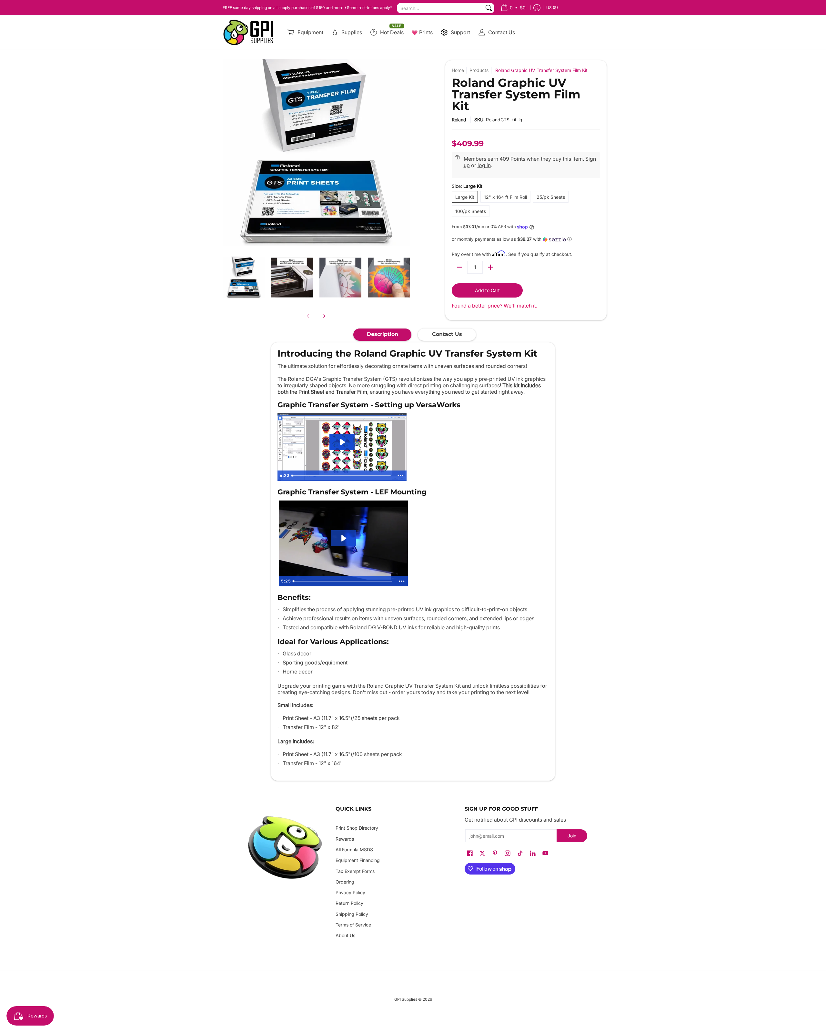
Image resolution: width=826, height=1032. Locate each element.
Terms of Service (353, 924)
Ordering (345, 882)
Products (479, 70)
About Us (345, 935)
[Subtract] (459, 267)
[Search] (489, 8)
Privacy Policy (350, 892)
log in (484, 165)
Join (572, 835)
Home (458, 70)
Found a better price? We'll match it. (494, 305)
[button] (526, 239)
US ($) (552, 7)
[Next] (324, 316)
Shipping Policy (352, 914)
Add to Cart (487, 290)
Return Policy (349, 903)
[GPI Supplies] (250, 32)
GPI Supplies (405, 999)
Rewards (345, 839)
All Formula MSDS (354, 849)
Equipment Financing (358, 860)
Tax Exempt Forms (355, 871)
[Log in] (536, 7)
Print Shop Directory (357, 828)
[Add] (490, 267)
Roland (459, 119)
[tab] (382, 335)
